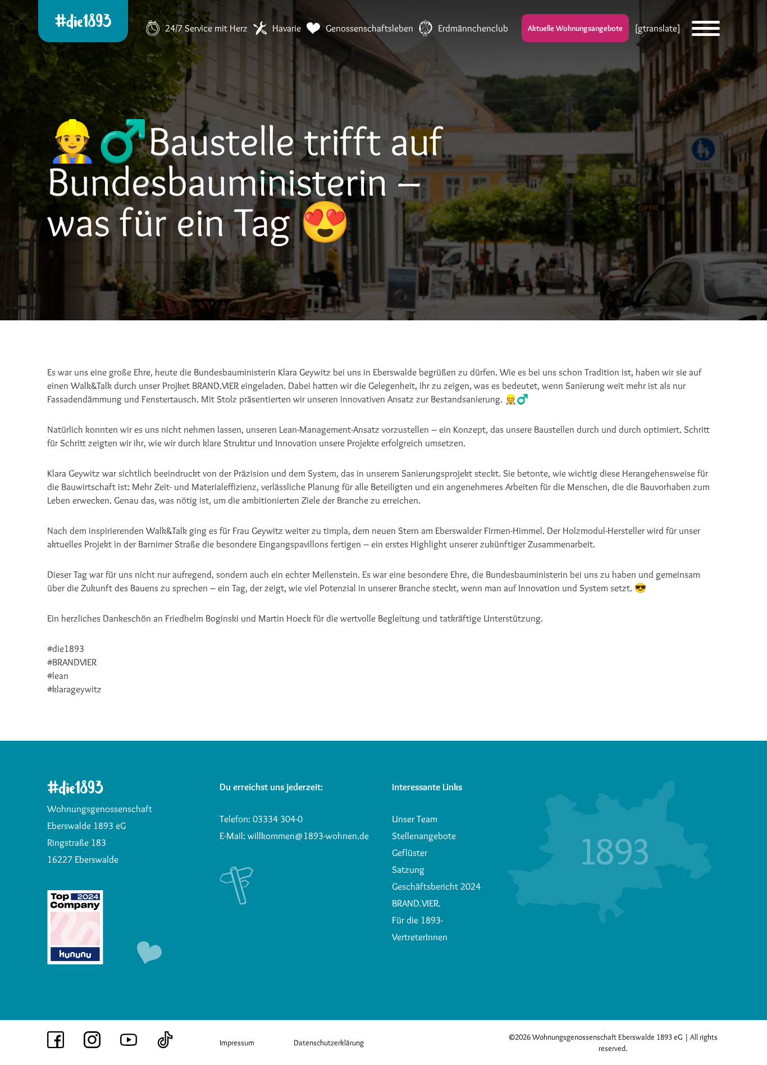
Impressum (237, 1042)
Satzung (408, 869)
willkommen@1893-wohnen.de (308, 835)
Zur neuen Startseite (474, 23)
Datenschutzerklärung (329, 1042)
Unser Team (414, 818)
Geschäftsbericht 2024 (436, 886)
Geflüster (409, 852)
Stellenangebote (424, 835)
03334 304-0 (278, 818)
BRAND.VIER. (416, 903)
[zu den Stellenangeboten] (75, 961)
